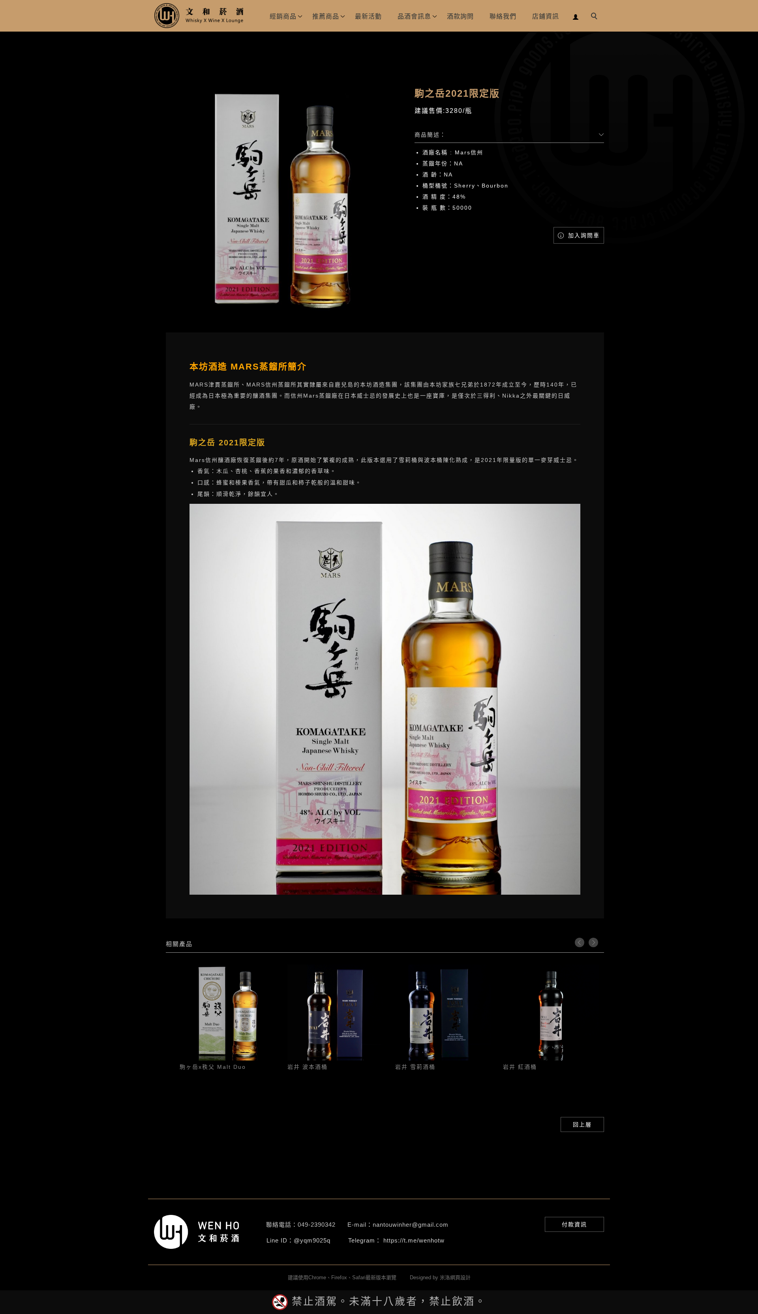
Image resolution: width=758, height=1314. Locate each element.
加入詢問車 (583, 235)
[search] (595, 17)
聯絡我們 (503, 16)
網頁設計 (460, 1277)
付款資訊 (574, 1224)
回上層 (582, 1124)
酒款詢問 (460, 16)
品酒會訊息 (414, 16)
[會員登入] (576, 16)
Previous (579, 942)
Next (593, 942)
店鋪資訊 (545, 16)
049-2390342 (317, 1224)
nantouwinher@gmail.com (410, 1224)
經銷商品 (283, 16)
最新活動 (368, 16)
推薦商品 (325, 16)
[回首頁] (199, 15)
